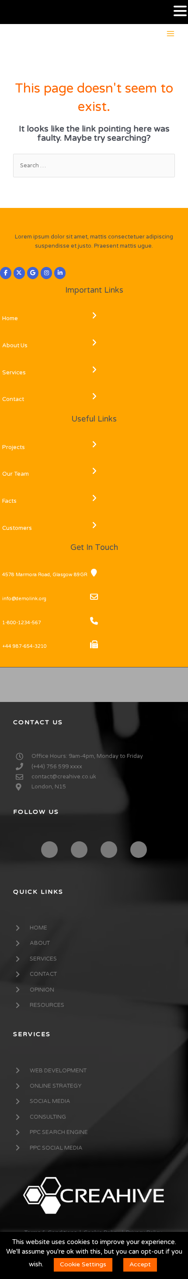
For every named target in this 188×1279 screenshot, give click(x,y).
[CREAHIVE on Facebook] (5, 273)
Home (10, 318)
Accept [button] (140, 1264)
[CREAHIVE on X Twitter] (19, 273)
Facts (9, 501)
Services (14, 372)
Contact (13, 399)
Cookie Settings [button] (83, 1264)
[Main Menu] (170, 33)
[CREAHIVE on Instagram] (46, 273)
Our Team (15, 473)
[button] (180, 11)
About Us (15, 345)
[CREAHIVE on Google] (32, 273)
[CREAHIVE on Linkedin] (60, 273)
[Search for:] (94, 165)
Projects (13, 447)
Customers (17, 528)
